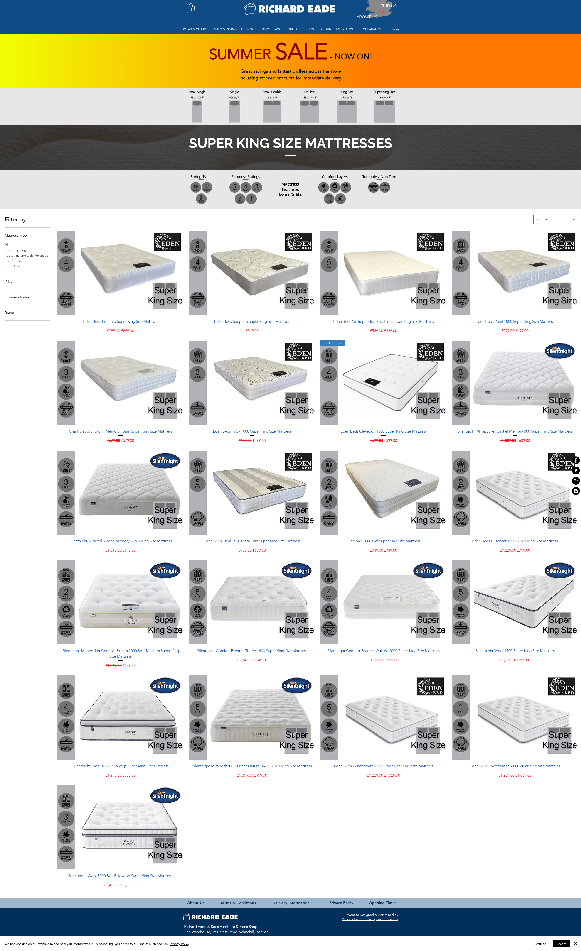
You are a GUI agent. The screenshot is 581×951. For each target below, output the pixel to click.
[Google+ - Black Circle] (576, 481)
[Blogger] (576, 491)
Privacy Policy (179, 943)
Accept (561, 943)
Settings (540, 943)
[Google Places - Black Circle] (576, 470)
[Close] (575, 943)
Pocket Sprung (15, 250)
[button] (191, 8)
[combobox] (556, 219)
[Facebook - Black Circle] (576, 460)
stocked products (277, 78)
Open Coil (12, 266)
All (6, 244)
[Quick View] (120, 273)
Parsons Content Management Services (370, 919)
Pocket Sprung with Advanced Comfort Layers (26, 258)
